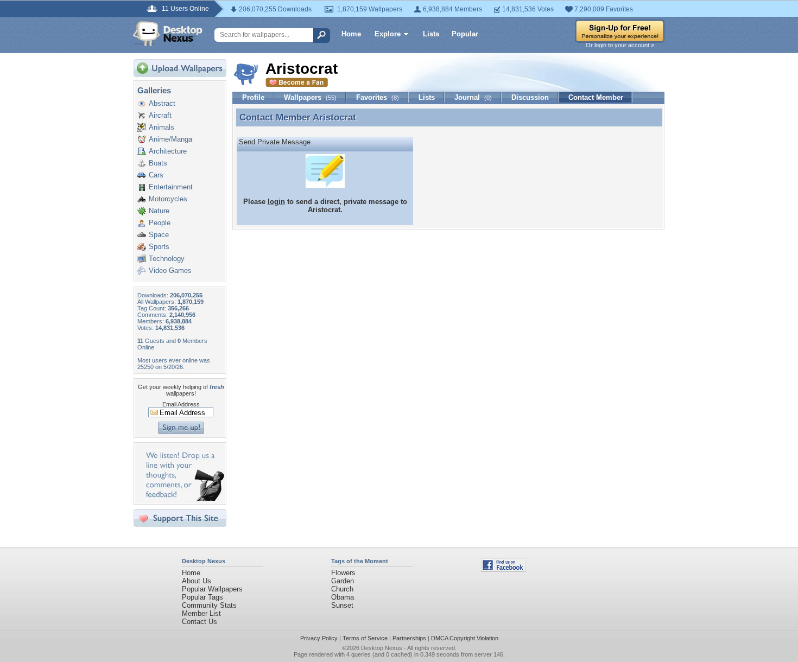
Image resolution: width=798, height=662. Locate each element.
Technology (167, 258)
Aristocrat (334, 117)
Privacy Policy (319, 638)
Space (159, 235)
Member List (201, 613)
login (276, 202)
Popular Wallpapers (212, 589)
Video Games (170, 270)
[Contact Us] (183, 498)
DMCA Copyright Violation (464, 638)
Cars (156, 175)
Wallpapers (310, 97)
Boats (158, 163)
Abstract (162, 103)
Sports (159, 247)
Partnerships (409, 638)
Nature (159, 211)
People (159, 223)
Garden (342, 581)
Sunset (342, 605)
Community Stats (209, 605)
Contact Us (199, 622)
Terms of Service (365, 638)
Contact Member (595, 97)
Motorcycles (168, 199)
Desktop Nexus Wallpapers (167, 33)
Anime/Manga (170, 139)
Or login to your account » (620, 45)
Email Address (181, 404)
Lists (431, 34)
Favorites (377, 97)
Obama (342, 597)
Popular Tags (202, 597)
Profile (253, 97)
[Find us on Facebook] (503, 569)
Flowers (343, 573)
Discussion (530, 97)
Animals (161, 127)
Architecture (168, 151)
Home (351, 34)
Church (342, 589)
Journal (473, 97)
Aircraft (160, 115)
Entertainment (171, 187)
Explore (388, 34)
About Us (196, 581)
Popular (465, 34)
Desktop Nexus (381, 648)
